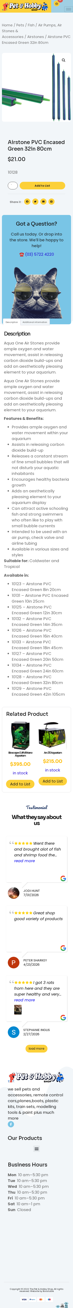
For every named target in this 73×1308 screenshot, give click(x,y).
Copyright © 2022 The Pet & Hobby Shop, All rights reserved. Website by (36, 1290)
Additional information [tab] (35, 322)
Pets (20, 25)
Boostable (48, 1291)
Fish (31, 25)
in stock (20, 763)
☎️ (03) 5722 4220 (36, 254)
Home (7, 25)
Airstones (35, 36)
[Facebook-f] (11, 1124)
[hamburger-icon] (68, 9)
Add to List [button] (20, 784)
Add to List (42, 186)
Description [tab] (12, 322)
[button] (63, 60)
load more (36, 1048)
